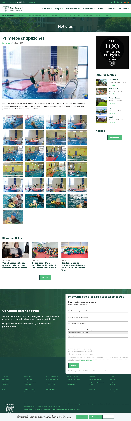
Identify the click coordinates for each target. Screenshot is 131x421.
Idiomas (101, 9)
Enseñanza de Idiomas (73, 379)
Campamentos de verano (58, 15)
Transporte (92, 389)
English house (71, 384)
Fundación (31, 2)
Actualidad (123, 9)
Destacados (88, 15)
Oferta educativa (50, 382)
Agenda (112, 384)
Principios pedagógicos (52, 379)
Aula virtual (113, 392)
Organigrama (27, 384)
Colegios (58, 9)
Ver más (45, 277)
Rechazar (95, 417)
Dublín (4, 389)
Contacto (107, 15)
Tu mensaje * (72, 336)
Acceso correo (75, 410)
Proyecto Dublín (75, 15)
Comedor (91, 387)
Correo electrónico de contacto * (79, 317)
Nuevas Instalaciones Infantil (37, 15)
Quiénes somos (28, 379)
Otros (98, 15)
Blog (111, 382)
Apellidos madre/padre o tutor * (78, 311)
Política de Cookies (60, 410)
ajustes (69, 418)
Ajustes (108, 417)
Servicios (111, 9)
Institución (46, 9)
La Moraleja (8, 15)
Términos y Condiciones (110, 371)
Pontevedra (5, 382)
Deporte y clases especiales (96, 379)
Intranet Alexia (114, 389)
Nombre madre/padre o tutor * (78, 305)
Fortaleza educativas (51, 387)
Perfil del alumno (50, 384)
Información (21, 15)
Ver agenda (114, 137)
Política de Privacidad (85, 360)
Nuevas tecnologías (51, 389)
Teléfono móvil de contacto (77, 324)
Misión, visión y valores (30, 382)
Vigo (3, 387)
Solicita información (9, 2)
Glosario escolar (114, 387)
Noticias (112, 379)
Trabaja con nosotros (30, 389)
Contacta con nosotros (30, 392)
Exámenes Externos (72, 382)
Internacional (88, 9)
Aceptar (82, 417)
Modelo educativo (72, 9)
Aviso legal (28, 410)
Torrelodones (5, 384)
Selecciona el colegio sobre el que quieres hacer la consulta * (88, 330)
